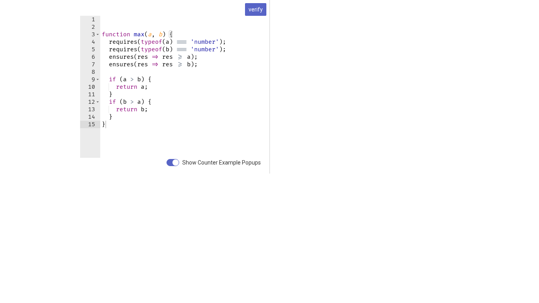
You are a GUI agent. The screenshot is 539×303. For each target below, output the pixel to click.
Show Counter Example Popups (221, 162)
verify (256, 9)
